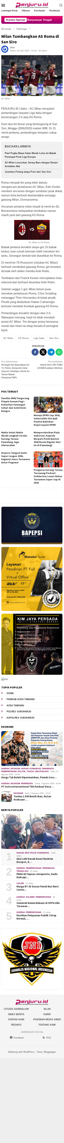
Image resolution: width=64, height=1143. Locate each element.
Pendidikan (48, 868)
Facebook (19, 1037)
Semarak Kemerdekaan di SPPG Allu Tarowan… (38, 904)
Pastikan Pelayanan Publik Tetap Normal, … (36, 917)
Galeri (20, 883)
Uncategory (42, 771)
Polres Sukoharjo (19, 711)
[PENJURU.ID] (32, 5)
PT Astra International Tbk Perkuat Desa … (27, 786)
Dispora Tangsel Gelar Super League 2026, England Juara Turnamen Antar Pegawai (15, 457)
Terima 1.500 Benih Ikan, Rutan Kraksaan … (32, 798)
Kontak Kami (16, 1019)
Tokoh (30, 771)
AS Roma (23, 338)
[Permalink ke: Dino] (4, 49)
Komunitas (35, 768)
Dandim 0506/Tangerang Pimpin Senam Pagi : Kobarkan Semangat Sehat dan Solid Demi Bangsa (15, 405)
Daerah (5, 768)
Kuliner (30, 897)
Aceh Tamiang (15, 705)
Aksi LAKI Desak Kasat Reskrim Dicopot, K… (34, 860)
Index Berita (16, 1014)
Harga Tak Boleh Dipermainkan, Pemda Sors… (29, 777)
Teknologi (22, 871)
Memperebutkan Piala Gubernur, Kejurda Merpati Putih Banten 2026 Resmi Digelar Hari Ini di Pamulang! (47, 439)
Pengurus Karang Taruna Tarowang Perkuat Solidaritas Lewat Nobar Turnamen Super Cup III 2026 (48, 476)
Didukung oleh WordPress (21, 1052)
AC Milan (8, 338)
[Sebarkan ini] (35, 352)
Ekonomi (15, 768)
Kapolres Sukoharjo (20, 717)
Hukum (24, 768)
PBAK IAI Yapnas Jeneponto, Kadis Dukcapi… (37, 876)
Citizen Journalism (16, 1009)
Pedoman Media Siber (47, 1019)
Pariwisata (48, 768)
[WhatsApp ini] (59, 352)
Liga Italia (39, 338)
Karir (47, 1014)
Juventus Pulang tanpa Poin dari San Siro (28, 171)
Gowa (10, 693)
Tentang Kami (47, 1024)
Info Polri (30, 853)
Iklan (47, 1009)
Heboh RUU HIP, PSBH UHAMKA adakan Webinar (50, 364)
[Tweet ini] (43, 352)
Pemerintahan (9, 771)
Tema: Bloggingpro (46, 1052)
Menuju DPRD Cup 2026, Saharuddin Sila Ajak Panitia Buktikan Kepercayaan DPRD (47, 420)
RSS (48, 1037)
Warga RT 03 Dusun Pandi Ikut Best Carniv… (37, 888)
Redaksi (16, 1024)
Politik (22, 771)
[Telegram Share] (51, 352)
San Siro (54, 338)
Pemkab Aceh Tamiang (21, 699)
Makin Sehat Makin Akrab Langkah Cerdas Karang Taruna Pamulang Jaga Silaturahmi (14, 439)
